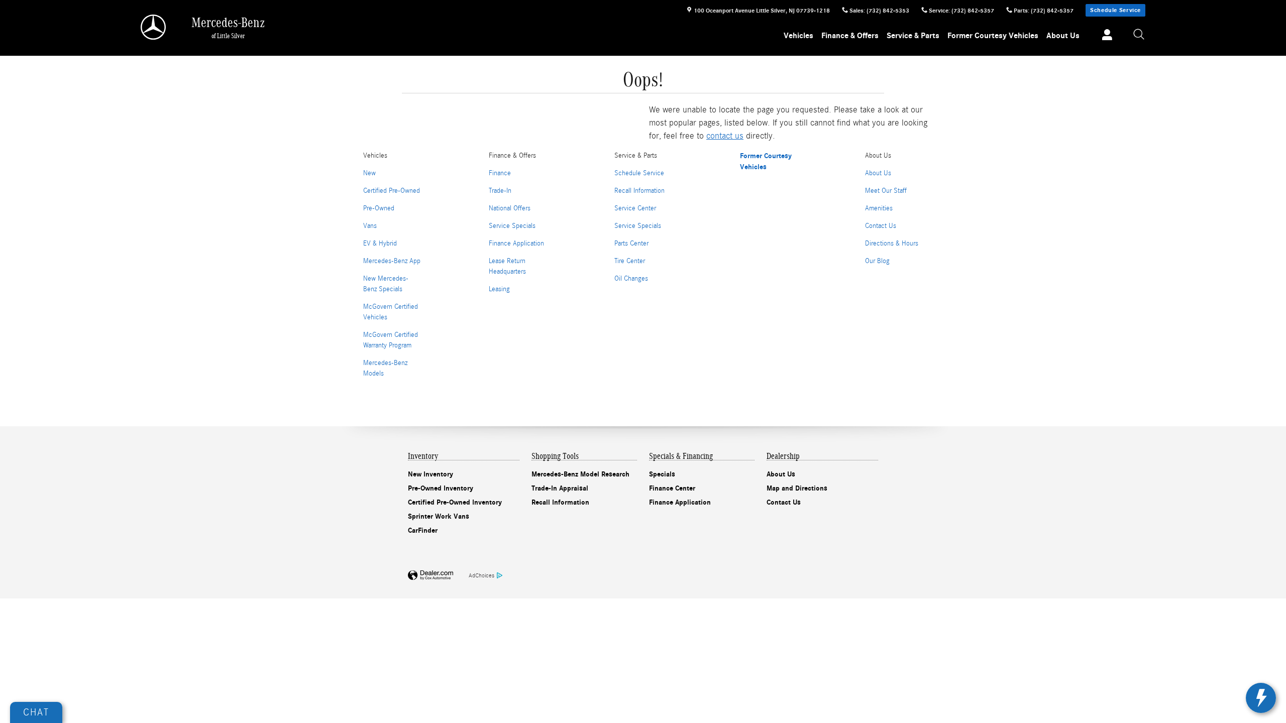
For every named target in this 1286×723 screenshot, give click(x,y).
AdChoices (481, 575)
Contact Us (880, 226)
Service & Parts (913, 35)
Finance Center (672, 488)
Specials (662, 474)
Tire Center (629, 261)
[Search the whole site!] (1139, 35)
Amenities (879, 208)
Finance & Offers (850, 35)
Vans (370, 226)
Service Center (635, 208)
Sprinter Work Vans (438, 516)
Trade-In (500, 191)
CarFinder (423, 530)
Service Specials (512, 226)
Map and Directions (797, 488)
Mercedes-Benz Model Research (580, 474)
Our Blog (877, 261)
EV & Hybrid (380, 243)
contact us (724, 136)
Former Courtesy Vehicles (992, 35)
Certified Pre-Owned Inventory (455, 502)
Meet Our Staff (886, 191)
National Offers (509, 208)
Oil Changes (631, 279)
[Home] (154, 27)
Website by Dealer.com (430, 575)
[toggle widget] (1261, 698)
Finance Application (516, 243)
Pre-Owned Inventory (440, 488)
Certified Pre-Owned (391, 191)
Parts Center (631, 243)
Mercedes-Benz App (391, 261)
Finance (500, 173)
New (369, 173)
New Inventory (430, 474)
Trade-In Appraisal (559, 488)
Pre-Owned (378, 208)
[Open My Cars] (1104, 36)
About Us (1063, 35)
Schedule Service (1115, 10)
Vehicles (798, 35)
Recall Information (639, 191)
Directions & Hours (891, 243)
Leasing (499, 289)
